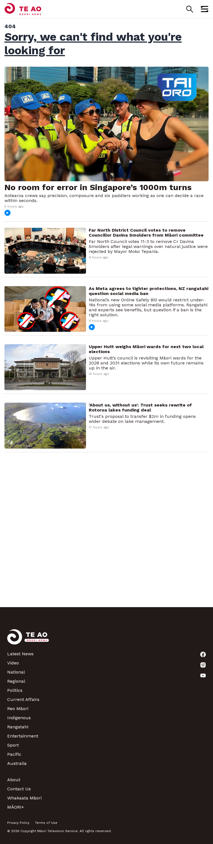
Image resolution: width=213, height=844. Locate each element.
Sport (13, 745)
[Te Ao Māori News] (28, 640)
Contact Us (19, 788)
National (16, 672)
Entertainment (22, 736)
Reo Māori (17, 708)
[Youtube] (203, 675)
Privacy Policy (18, 823)
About (13, 779)
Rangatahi (17, 726)
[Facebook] (203, 654)
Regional (16, 681)
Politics (14, 690)
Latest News (20, 653)
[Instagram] (203, 665)
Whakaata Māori (24, 798)
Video (13, 663)
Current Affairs (23, 699)
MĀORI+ (15, 807)
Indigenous (19, 717)
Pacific (14, 754)
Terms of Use (46, 823)
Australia (17, 763)
